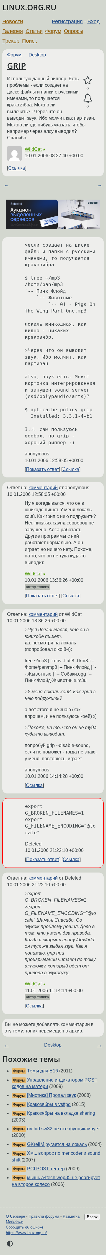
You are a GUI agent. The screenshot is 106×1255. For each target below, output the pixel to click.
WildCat (33, 149)
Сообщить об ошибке (24, 1227)
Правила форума (44, 1216)
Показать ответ (42, 469)
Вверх (92, 1217)
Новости (12, 21)
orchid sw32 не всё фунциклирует (63, 1128)
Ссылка (16, 168)
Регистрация (67, 21)
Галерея (12, 31)
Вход (93, 21)
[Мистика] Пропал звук (51, 1095)
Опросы (73, 31)
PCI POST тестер (46, 1168)
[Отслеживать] (87, 98)
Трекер (10, 41)
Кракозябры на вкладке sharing (61, 1113)
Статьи (34, 31)
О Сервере (15, 1216)
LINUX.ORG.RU (29, 7)
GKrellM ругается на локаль (57, 1144)
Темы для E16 (42, 1070)
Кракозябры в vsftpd (49, 1104)
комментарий (43, 487)
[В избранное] (87, 80)
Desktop (37, 54)
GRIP (16, 65)
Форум (53, 31)
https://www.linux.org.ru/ (26, 1233)
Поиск (29, 41)
